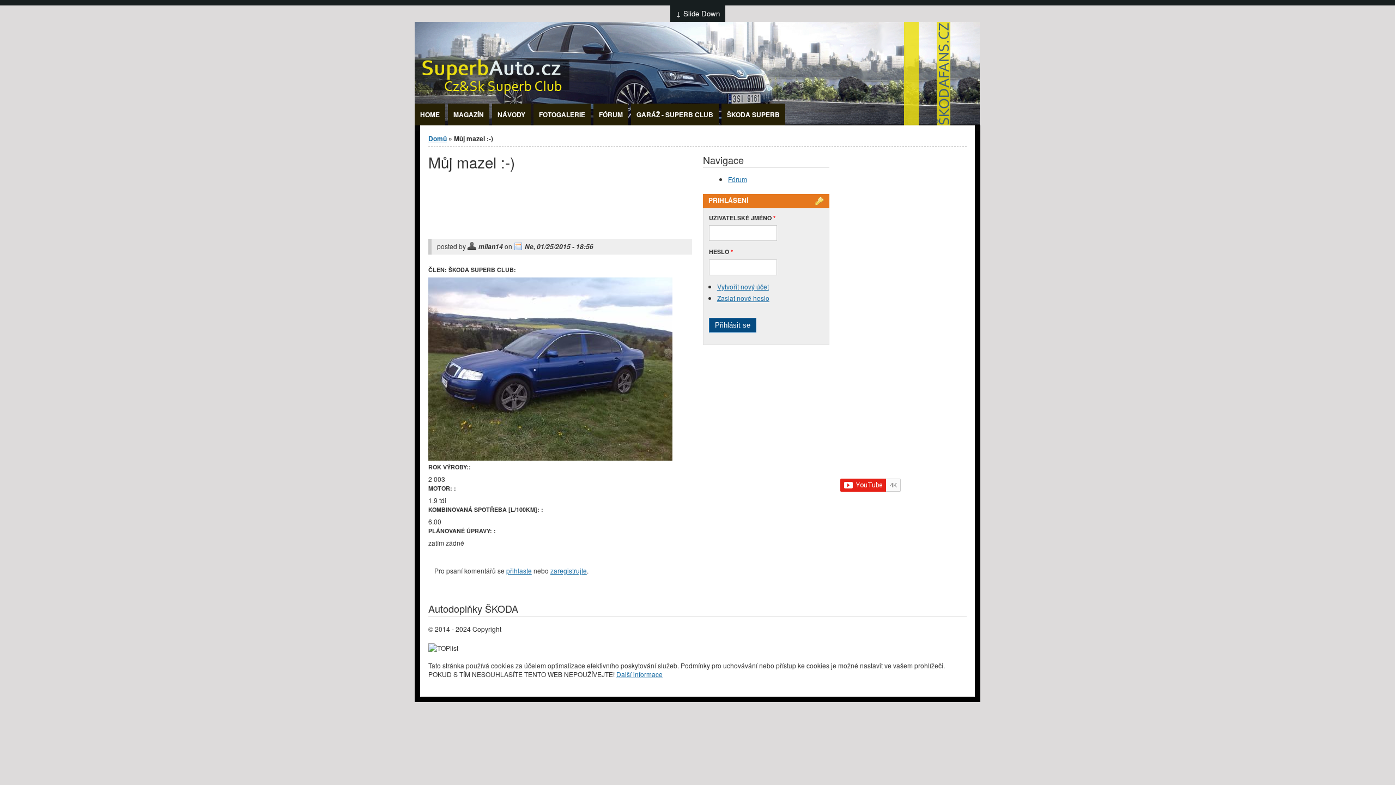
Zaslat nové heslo (743, 298)
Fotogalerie (562, 114)
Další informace (639, 674)
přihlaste (519, 570)
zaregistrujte (568, 570)
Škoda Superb (753, 114)
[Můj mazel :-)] (550, 457)
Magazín (468, 114)
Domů (437, 138)
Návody (511, 114)
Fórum (611, 114)
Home (430, 114)
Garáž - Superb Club (674, 114)
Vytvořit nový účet (743, 286)
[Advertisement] (555, 212)
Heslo (721, 251)
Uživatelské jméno (742, 218)
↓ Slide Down (698, 13)
